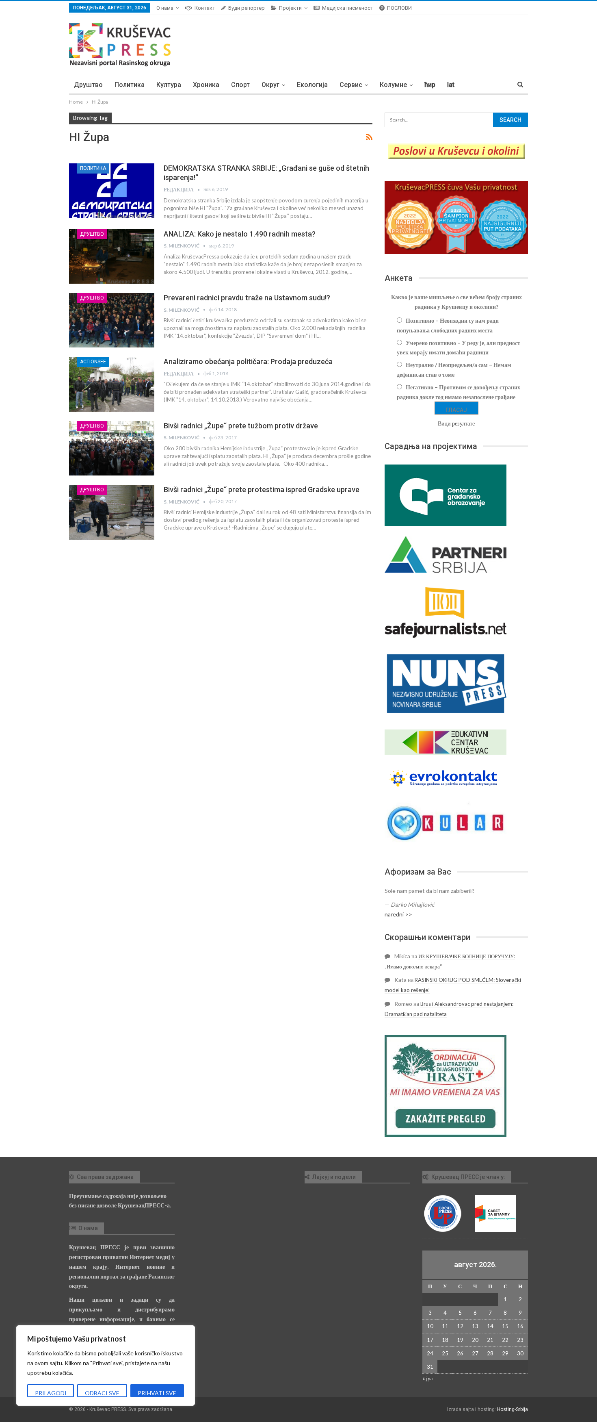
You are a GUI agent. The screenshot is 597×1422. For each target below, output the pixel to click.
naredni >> (398, 914)
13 (475, 1326)
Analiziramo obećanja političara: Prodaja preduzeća (248, 361)
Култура (168, 85)
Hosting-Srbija (512, 1409)
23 (520, 1340)
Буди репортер (246, 8)
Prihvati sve (157, 1392)
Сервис (351, 85)
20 (475, 1340)
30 (520, 1353)
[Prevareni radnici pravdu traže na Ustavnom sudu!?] (111, 320)
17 (430, 1340)
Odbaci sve (102, 1392)
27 (475, 1353)
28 (490, 1353)
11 (445, 1326)
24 (430, 1353)
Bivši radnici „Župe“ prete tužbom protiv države (241, 425)
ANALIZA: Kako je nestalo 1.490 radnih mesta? (240, 234)
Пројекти (290, 8)
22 (505, 1340)
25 (445, 1353)
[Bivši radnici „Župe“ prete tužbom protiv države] (111, 448)
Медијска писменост (347, 8)
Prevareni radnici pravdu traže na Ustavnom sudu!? (247, 297)
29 (505, 1353)
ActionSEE (93, 362)
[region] (105, 1365)
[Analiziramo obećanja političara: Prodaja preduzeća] (111, 384)
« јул (427, 1378)
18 (445, 1340)
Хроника (206, 85)
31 (430, 1366)
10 (430, 1326)
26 (460, 1353)
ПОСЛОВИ (399, 8)
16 (520, 1326)
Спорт (240, 85)
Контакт (205, 8)
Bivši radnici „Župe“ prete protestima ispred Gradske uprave (261, 489)
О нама (164, 8)
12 (460, 1326)
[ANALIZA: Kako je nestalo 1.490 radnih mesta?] (111, 256)
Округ (270, 85)
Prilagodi (51, 1392)
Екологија (312, 85)
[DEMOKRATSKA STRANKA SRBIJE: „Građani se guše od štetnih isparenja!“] (111, 190)
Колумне (393, 85)
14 (490, 1326)
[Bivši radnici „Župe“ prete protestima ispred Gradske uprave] (111, 512)
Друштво (88, 85)
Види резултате (456, 423)
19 (460, 1340)
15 (505, 1326)
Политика (130, 85)
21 (490, 1340)
